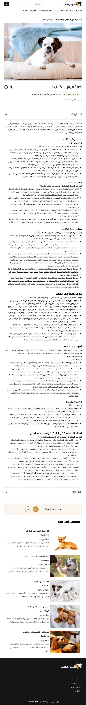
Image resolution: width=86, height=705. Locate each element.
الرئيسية (79, 10)
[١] (56, 132)
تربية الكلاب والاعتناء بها (64, 10)
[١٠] (38, 436)
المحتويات (76, 114)
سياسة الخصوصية (74, 683)
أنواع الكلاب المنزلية (29, 10)
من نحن (77, 680)
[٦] (30, 297)
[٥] (31, 297)
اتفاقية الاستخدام (74, 687)
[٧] (70, 359)
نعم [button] (35, 509)
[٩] (40, 436)
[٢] (40, 146)
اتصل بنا (77, 691)
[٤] (39, 232)
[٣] (40, 185)
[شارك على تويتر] (11, 87)
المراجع (77, 492)
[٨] (70, 405)
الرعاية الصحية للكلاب (45, 10)
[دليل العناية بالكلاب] (72, 4)
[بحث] (6, 4)
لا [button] (28, 509)
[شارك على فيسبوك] (6, 87)
